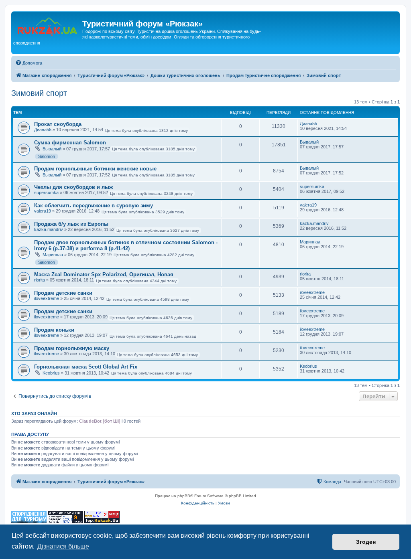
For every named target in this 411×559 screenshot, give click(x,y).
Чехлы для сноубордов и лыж (73, 187)
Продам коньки (54, 330)
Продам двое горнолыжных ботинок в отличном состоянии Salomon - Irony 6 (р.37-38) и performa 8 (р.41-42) (126, 245)
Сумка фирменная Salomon (70, 143)
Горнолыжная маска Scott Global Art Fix (85, 367)
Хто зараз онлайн (34, 413)
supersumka (46, 192)
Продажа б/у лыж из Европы (71, 224)
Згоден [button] (366, 542)
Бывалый (52, 148)
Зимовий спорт (39, 93)
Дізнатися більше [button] (63, 546)
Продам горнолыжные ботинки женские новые (95, 169)
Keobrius (51, 373)
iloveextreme (46, 298)
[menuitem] (28, 63)
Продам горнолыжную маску (71, 348)
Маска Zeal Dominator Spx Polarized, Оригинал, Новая (103, 274)
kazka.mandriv (48, 229)
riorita (39, 279)
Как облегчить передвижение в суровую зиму (93, 206)
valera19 (42, 211)
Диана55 (42, 129)
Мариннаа (53, 254)
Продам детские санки (63, 293)
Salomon (46, 156)
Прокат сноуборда (57, 124)
